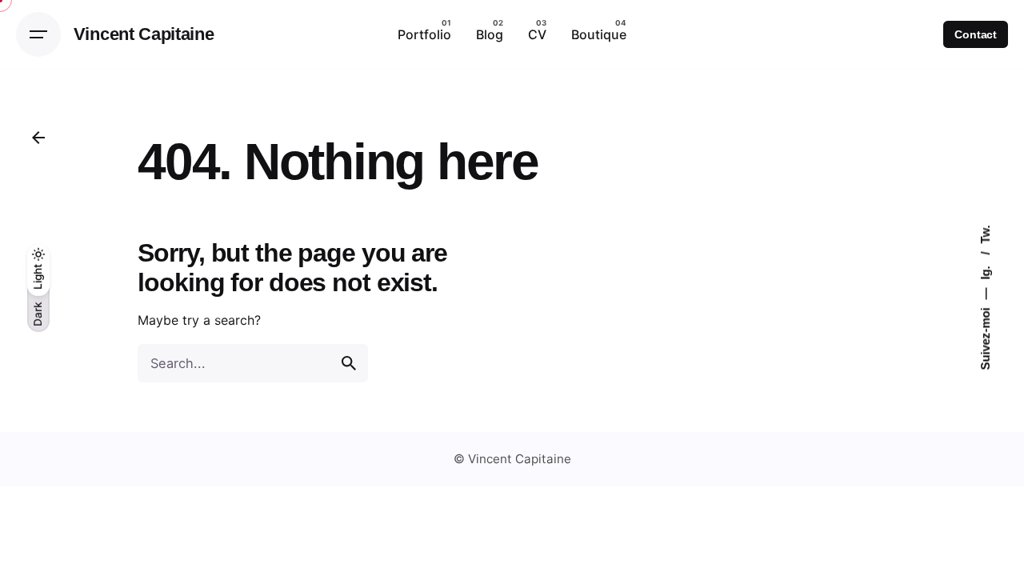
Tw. (985, 235)
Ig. (985, 271)
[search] (349, 363)
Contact (975, 34)
